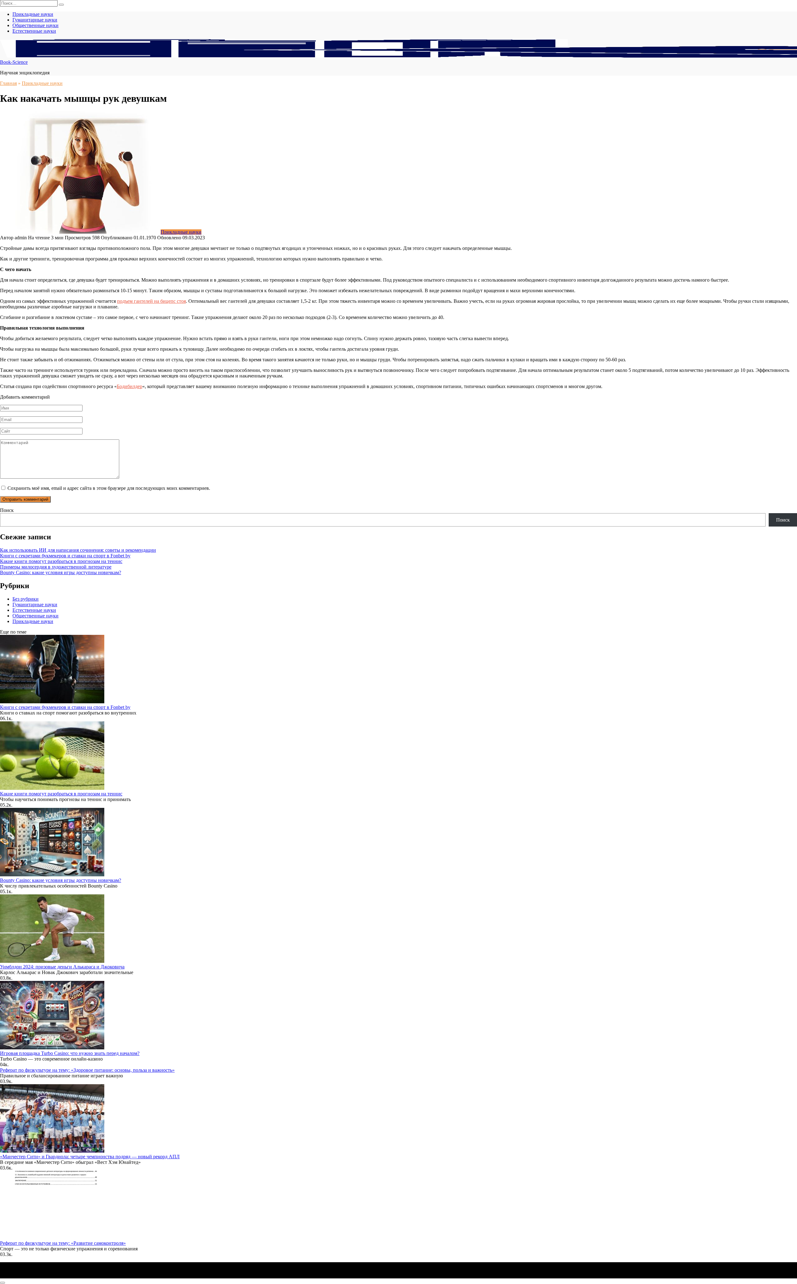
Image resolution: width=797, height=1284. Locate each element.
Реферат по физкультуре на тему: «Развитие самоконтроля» (63, 1243)
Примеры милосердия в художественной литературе (55, 566)
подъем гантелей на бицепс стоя (151, 301)
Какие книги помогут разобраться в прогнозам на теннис (61, 561)
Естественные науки (34, 31)
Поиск (7, 510)
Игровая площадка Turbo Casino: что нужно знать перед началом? (69, 1053)
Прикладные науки (32, 14)
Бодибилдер (129, 386)
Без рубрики (25, 599)
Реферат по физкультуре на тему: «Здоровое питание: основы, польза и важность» (87, 1070)
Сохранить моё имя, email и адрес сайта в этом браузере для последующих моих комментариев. (108, 488)
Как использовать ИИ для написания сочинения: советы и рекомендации (78, 550)
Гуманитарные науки (34, 19)
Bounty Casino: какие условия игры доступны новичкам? (60, 572)
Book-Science (14, 62)
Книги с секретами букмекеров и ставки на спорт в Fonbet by (65, 555)
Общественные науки (35, 25)
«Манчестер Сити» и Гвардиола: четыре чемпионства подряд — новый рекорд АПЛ (90, 1156)
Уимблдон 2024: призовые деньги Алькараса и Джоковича (62, 966)
